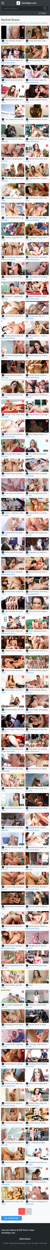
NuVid (3, 732)
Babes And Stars (8, 63)
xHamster (29, 319)
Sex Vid (4, 181)
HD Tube (29, 1165)
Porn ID (4, 161)
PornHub (4, 43)
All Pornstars (11, 1218)
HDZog (4, 397)
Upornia (4, 141)
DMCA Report (25, 1239)
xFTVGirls (42, 13)
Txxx (27, 43)
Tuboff (28, 515)
